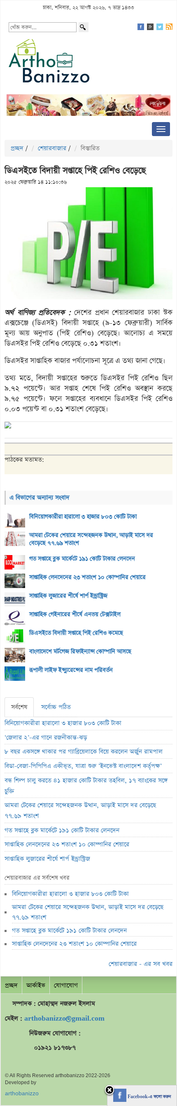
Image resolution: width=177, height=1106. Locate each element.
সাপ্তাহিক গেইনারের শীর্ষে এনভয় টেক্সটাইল (75, 614)
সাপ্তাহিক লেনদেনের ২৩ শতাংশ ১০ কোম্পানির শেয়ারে (87, 577)
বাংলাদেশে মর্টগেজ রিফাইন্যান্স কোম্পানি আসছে (80, 651)
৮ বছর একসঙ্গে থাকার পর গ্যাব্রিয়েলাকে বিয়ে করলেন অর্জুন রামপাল (84, 751)
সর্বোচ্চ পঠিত (56, 707)
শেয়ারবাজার (52, 148)
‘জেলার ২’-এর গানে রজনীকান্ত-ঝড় (46, 737)
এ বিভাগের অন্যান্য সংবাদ (39, 497)
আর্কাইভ (35, 985)
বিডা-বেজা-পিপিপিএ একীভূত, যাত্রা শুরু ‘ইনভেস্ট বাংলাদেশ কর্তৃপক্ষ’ (83, 766)
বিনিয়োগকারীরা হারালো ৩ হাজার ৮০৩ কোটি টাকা (83, 517)
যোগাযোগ (66, 985)
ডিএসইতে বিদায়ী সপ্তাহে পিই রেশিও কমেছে (76, 633)
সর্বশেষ (19, 707)
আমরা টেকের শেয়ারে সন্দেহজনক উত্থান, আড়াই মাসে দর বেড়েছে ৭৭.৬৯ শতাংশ (91, 539)
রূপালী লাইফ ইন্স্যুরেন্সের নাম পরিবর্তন (71, 670)
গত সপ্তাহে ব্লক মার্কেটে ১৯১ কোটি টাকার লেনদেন (82, 559)
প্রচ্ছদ (17, 148)
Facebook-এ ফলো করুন (148, 1097)
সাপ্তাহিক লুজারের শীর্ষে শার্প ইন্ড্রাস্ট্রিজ (68, 596)
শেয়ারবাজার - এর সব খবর (140, 964)
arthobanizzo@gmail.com (64, 1018)
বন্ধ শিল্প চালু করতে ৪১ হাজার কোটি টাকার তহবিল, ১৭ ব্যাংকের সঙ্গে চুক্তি (86, 785)
